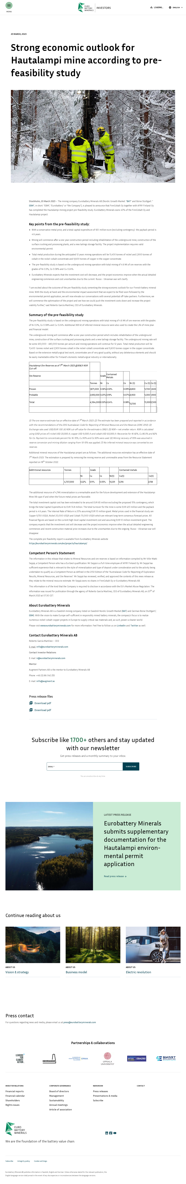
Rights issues (12, 1104)
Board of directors (59, 1091)
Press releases (100, 1091)
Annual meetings (58, 1104)
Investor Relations (14, 1086)
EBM (31, 205)
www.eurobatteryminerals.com (55, 625)
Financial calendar (15, 1095)
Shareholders (12, 1100)
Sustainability (56, 1100)
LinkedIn (121, 625)
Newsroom (98, 1086)
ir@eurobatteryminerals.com (50, 658)
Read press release (115, 876)
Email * (51, 766)
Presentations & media (105, 1095)
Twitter (134, 625)
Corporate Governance (60, 1086)
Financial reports (14, 1091)
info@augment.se (45, 681)
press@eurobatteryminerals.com (79, 1022)
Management (56, 1095)
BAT (129, 201)
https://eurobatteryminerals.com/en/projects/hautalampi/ (58, 543)
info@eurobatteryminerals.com (52, 646)
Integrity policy (23, 1161)
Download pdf (40, 703)
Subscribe (98, 1100)
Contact (141, 1086)
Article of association (60, 1109)
